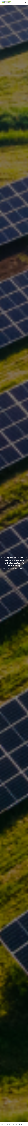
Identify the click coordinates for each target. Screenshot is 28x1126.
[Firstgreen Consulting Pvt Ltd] (7, 2)
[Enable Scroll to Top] (25, 1123)
